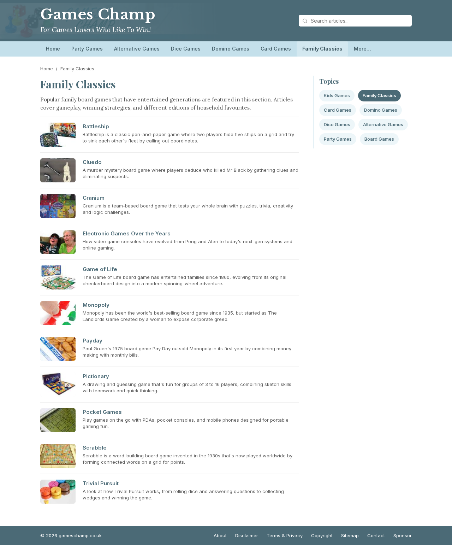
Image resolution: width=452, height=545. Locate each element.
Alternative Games (137, 49)
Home (53, 49)
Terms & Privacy (285, 535)
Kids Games (337, 95)
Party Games (87, 49)
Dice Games (186, 49)
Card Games (276, 49)
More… (362, 49)
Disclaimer (246, 535)
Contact (376, 535)
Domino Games (230, 49)
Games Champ (98, 14)
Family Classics (322, 49)
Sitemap (350, 535)
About (220, 535)
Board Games (379, 139)
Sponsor (402, 535)
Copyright (322, 535)
